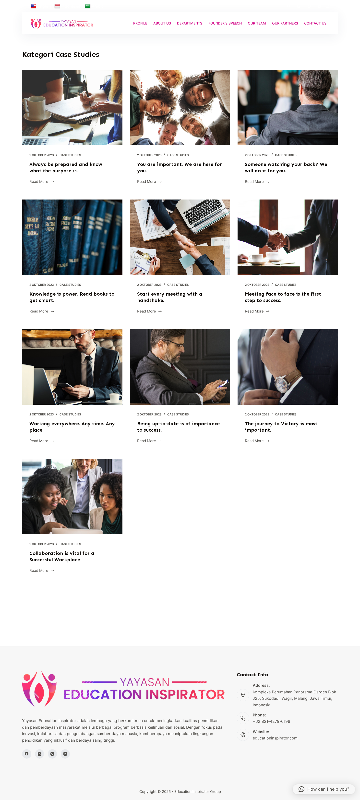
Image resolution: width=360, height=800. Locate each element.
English (44, 6)
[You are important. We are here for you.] (180, 107)
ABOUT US (162, 23)
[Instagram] (309, 6)
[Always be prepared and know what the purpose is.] (72, 107)
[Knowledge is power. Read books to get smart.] (72, 237)
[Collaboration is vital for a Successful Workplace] (72, 496)
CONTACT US (315, 23)
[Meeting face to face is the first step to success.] (288, 237)
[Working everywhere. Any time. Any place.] (72, 367)
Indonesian (71, 6)
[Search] (327, 6)
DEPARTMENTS (189, 23)
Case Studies (70, 155)
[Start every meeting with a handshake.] (180, 237)
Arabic (98, 6)
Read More (38, 182)
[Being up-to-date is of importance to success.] (180, 367)
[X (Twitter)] (298, 6)
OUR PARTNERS (285, 23)
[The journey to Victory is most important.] (288, 367)
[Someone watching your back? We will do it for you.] (288, 107)
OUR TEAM (257, 23)
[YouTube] (319, 6)
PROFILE (140, 23)
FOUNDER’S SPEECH (225, 23)
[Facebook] (288, 6)
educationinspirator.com (275, 738)
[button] (324, 789)
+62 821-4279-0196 (271, 721)
